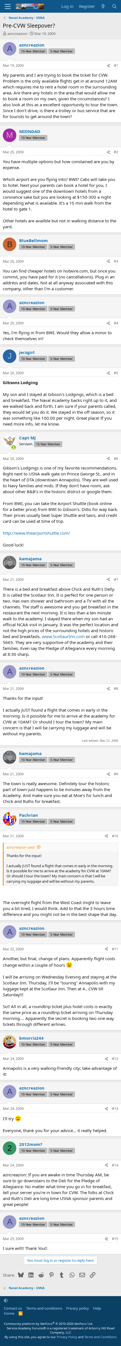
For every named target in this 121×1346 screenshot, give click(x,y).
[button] (6, 1300)
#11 (115, 949)
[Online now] (13, 447)
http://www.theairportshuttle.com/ (36, 533)
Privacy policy (77, 1308)
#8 (116, 688)
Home (9, 1313)
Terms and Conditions (100, 1337)
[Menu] (7, 6)
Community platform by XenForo (48, 1323)
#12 (115, 1058)
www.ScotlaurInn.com (63, 636)
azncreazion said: (20, 847)
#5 (116, 373)
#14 (115, 1165)
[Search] (114, 6)
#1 (116, 65)
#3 (116, 261)
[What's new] (103, 6)
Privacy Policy (67, 1337)
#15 (115, 1238)
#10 (115, 836)
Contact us (13, 1308)
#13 (115, 1108)
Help (97, 1308)
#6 (116, 458)
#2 (116, 152)
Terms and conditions (44, 1308)
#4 (116, 323)
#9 (116, 774)
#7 (116, 579)
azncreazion (17, 33)
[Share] (108, 66)
